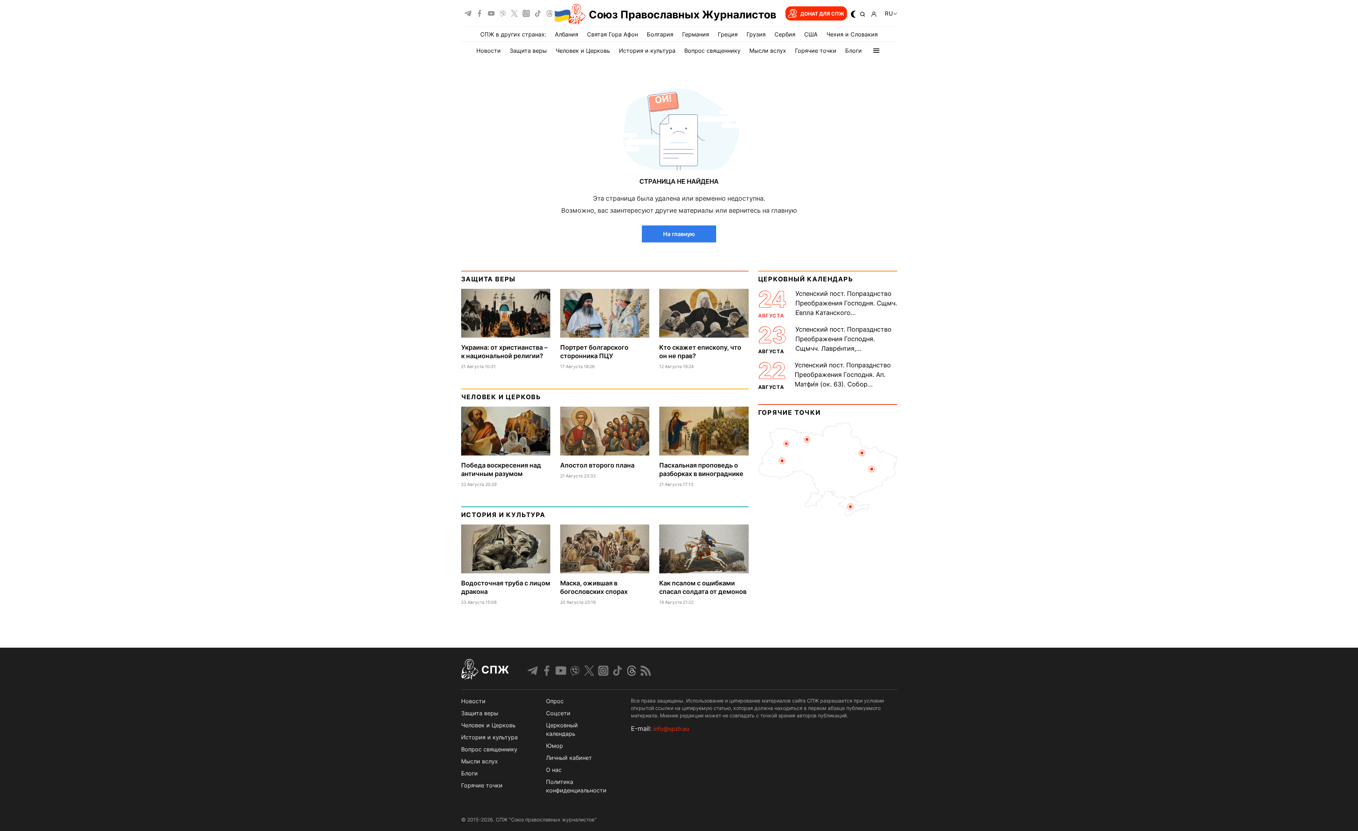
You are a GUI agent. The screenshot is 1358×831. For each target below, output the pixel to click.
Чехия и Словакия (852, 34)
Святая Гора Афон (612, 34)
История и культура (647, 50)
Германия (695, 34)
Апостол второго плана (597, 465)
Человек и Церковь (583, 50)
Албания (566, 34)
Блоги (853, 50)
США (811, 34)
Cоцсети (558, 713)
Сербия (784, 34)
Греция (728, 34)
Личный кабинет (569, 757)
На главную (679, 233)
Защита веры (528, 50)
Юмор (554, 745)
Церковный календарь (805, 279)
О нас (554, 769)
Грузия (756, 34)
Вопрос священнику (712, 50)
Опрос (555, 701)
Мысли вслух (767, 50)
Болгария (660, 34)
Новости (488, 50)
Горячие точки (815, 50)
